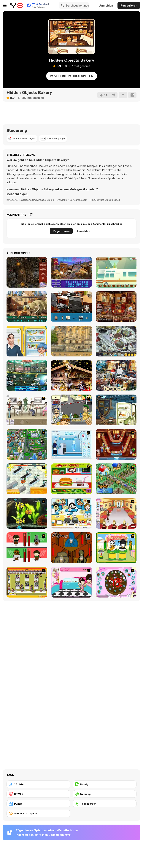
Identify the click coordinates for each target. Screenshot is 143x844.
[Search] (62, 5)
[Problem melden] (123, 95)
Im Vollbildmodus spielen (71, 76)
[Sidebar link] (5, 5)
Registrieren (128, 5)
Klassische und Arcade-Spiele (36, 199)
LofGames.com (78, 199)
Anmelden (106, 5)
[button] (17, 194)
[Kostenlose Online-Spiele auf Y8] (16, 5)
